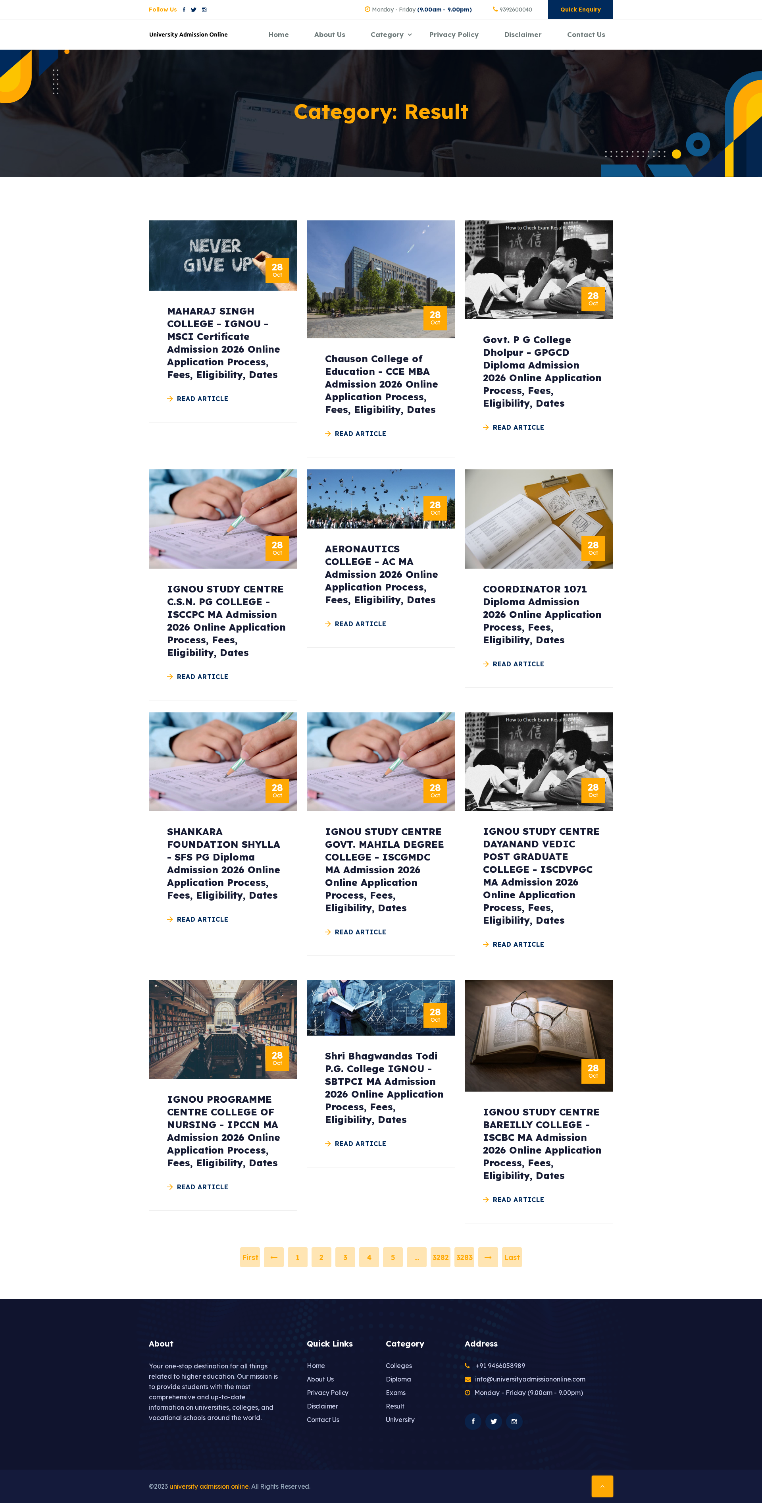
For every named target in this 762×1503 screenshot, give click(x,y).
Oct (277, 270)
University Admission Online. (209, 1486)
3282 (441, 1257)
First (250, 1257)
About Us (329, 34)
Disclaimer (523, 34)
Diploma (398, 1379)
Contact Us (586, 34)
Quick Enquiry (580, 9)
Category (387, 34)
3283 (464, 1257)
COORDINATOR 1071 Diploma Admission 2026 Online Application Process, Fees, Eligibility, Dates (542, 614)
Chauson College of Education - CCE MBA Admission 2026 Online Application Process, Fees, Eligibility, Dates (381, 384)
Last (512, 1257)
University (400, 1420)
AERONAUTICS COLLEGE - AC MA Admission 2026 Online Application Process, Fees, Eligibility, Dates (381, 574)
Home (279, 34)
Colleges (399, 1366)
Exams (396, 1393)
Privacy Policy (454, 34)
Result (395, 1406)
